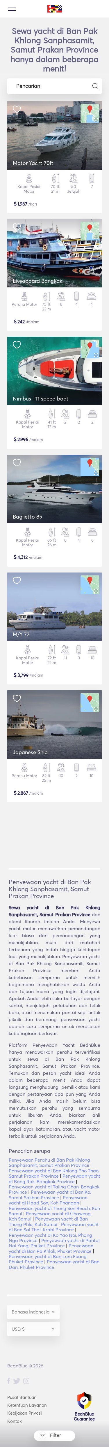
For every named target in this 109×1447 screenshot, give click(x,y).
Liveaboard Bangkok (37, 281)
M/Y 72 (21, 634)
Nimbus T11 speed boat (41, 398)
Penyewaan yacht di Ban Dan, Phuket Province (54, 1264)
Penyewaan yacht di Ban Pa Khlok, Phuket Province (51, 1248)
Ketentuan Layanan (27, 1405)
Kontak (14, 1421)
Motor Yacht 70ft (33, 163)
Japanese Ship (30, 752)
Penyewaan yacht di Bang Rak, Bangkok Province (54, 1178)
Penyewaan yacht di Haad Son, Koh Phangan (48, 1200)
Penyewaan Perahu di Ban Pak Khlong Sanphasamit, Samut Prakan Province (49, 1162)
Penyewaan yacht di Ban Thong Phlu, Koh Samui (48, 1221)
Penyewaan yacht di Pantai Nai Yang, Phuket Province (54, 1242)
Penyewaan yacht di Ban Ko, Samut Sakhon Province (50, 1194)
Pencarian (28, 86)
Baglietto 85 (27, 516)
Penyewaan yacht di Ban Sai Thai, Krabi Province (54, 1226)
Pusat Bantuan (22, 1397)
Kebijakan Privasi (24, 1413)
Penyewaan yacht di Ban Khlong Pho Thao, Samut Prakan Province (54, 1173)
